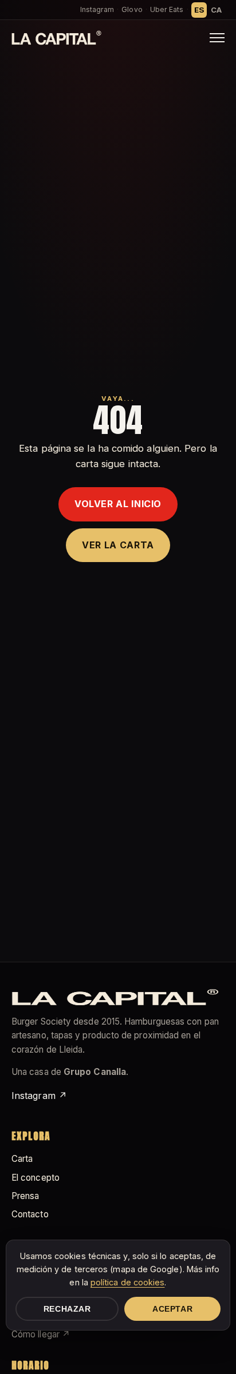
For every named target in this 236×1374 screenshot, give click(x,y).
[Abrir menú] (217, 38)
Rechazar (67, 1308)
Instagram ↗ (39, 1095)
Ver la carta (118, 545)
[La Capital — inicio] (56, 37)
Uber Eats (167, 9)
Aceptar (172, 1308)
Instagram (97, 9)
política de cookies (128, 1282)
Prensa (25, 1195)
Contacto (30, 1214)
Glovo (131, 9)
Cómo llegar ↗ (40, 1334)
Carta (22, 1158)
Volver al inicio (118, 503)
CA (216, 9)
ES (199, 9)
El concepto (35, 1177)
